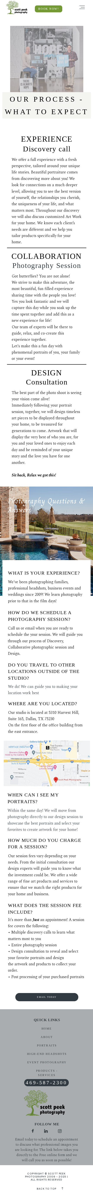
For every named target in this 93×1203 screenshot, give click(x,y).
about (47, 1037)
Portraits (47, 1045)
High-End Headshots (47, 1054)
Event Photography (47, 1062)
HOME (47, 1028)
